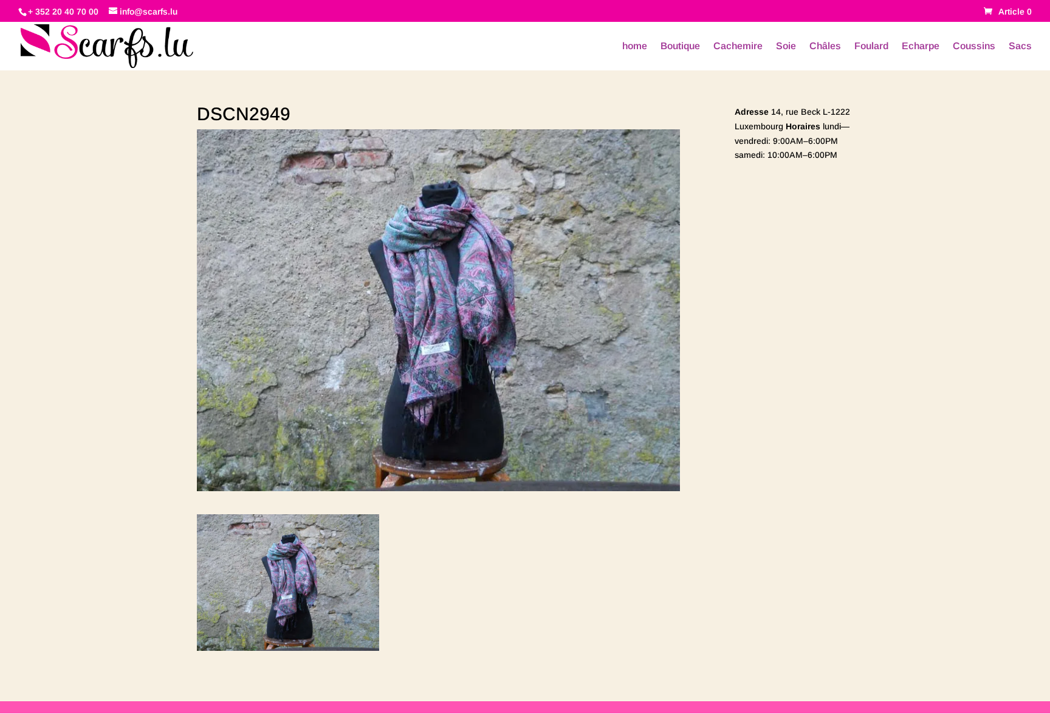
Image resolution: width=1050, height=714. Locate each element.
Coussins (974, 46)
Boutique (680, 46)
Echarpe (920, 46)
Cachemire (738, 46)
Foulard (871, 46)
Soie (786, 46)
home (634, 46)
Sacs (1020, 46)
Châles (825, 46)
